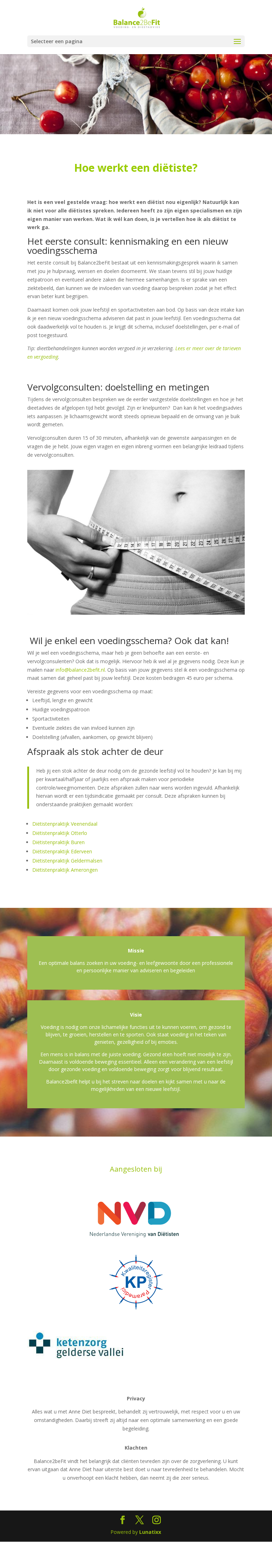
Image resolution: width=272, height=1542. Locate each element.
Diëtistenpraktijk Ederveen (62, 851)
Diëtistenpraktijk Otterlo (59, 833)
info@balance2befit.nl (80, 669)
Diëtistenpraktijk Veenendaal (64, 823)
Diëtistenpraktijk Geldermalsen (67, 860)
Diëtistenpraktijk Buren (58, 842)
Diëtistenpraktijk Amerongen (65, 869)
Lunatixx (150, 1532)
